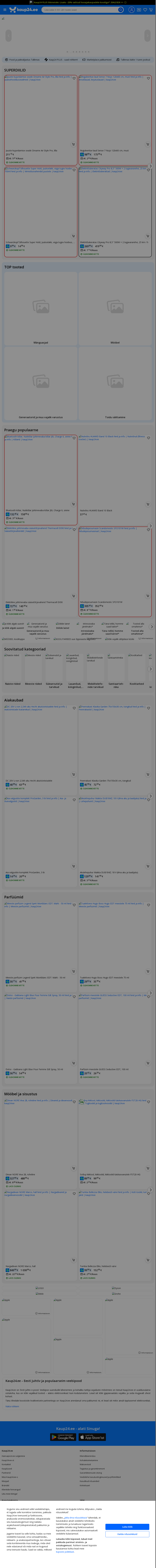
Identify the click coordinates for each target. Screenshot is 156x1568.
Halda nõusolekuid (125, 1534)
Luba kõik (125, 1526)
